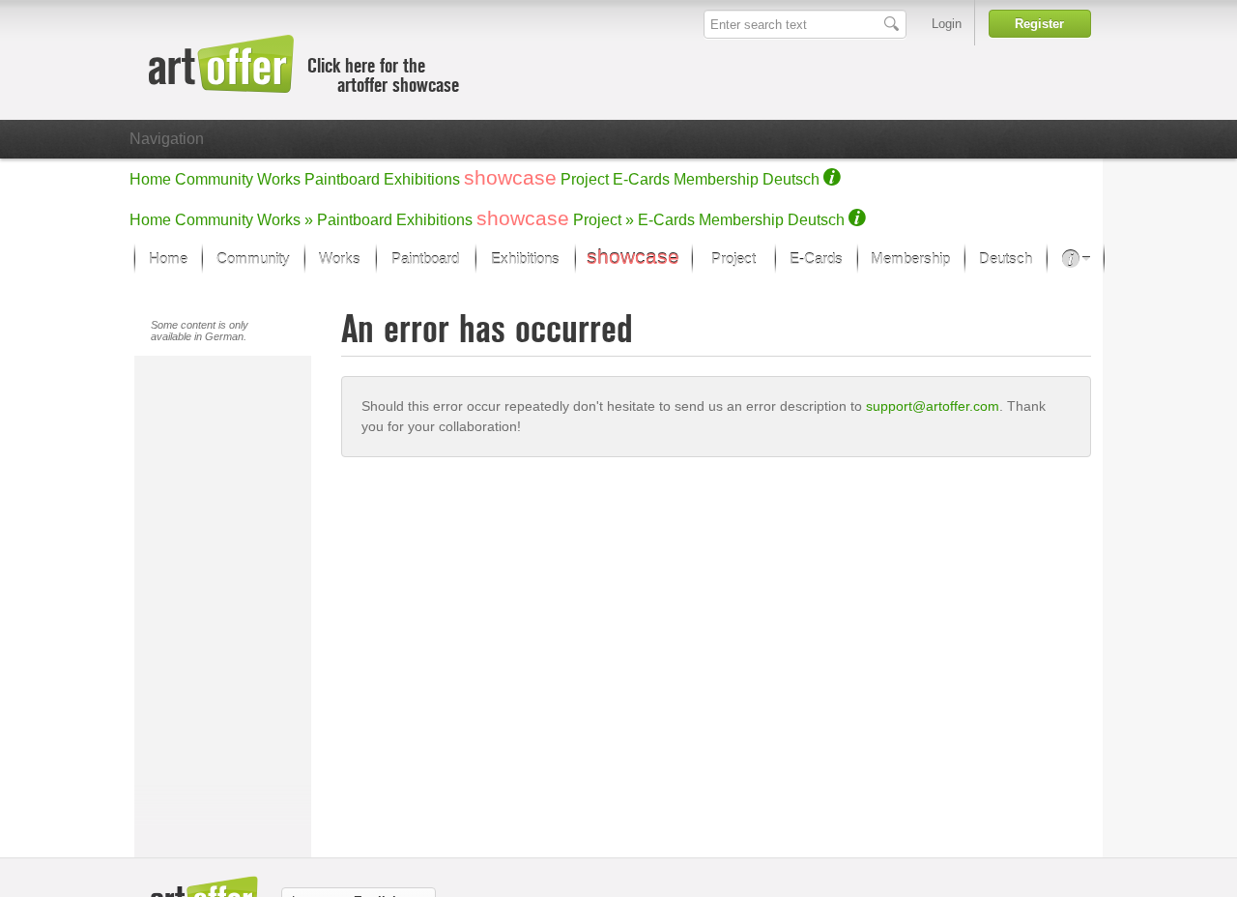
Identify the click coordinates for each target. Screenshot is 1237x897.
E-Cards (641, 179)
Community (214, 179)
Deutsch (791, 179)
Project (585, 179)
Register (1039, 23)
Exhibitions (422, 179)
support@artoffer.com (932, 406)
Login (947, 23)
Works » (285, 220)
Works (279, 179)
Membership (716, 179)
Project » (603, 220)
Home (150, 179)
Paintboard (342, 179)
